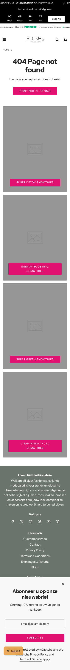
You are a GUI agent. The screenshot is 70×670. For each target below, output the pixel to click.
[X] (22, 522)
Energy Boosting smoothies (35, 268)
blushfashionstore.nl (40, 480)
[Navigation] (4, 39)
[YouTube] (48, 522)
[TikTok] (57, 522)
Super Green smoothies (35, 359)
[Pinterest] (39, 522)
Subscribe (35, 637)
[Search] (57, 39)
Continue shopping (35, 91)
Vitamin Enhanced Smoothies (35, 445)
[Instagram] (31, 522)
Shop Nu (56, 19)
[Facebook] (13, 522)
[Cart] (65, 39)
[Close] (63, 584)
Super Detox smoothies (35, 182)
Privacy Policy (39, 654)
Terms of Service (31, 659)
